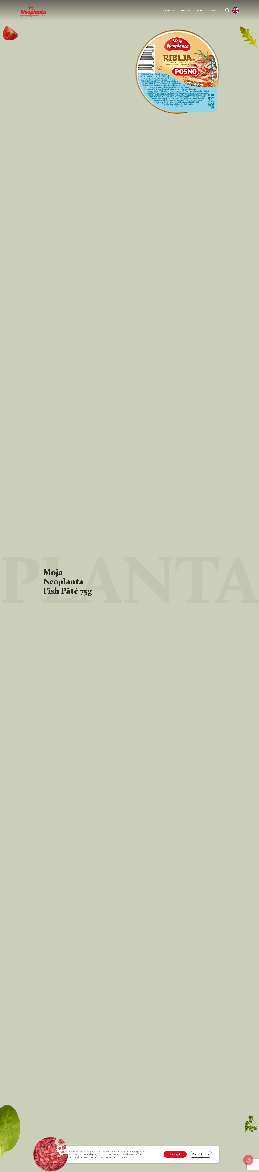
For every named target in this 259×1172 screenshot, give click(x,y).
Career (185, 10)
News (200, 10)
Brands (168, 10)
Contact (215, 10)
